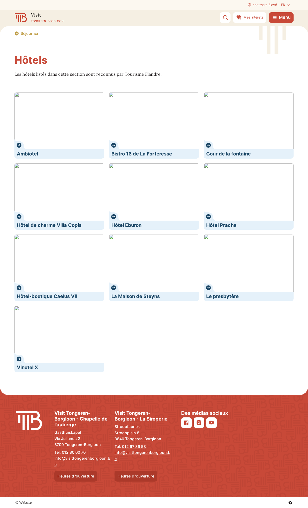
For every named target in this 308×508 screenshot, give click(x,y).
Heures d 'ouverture (76, 476)
